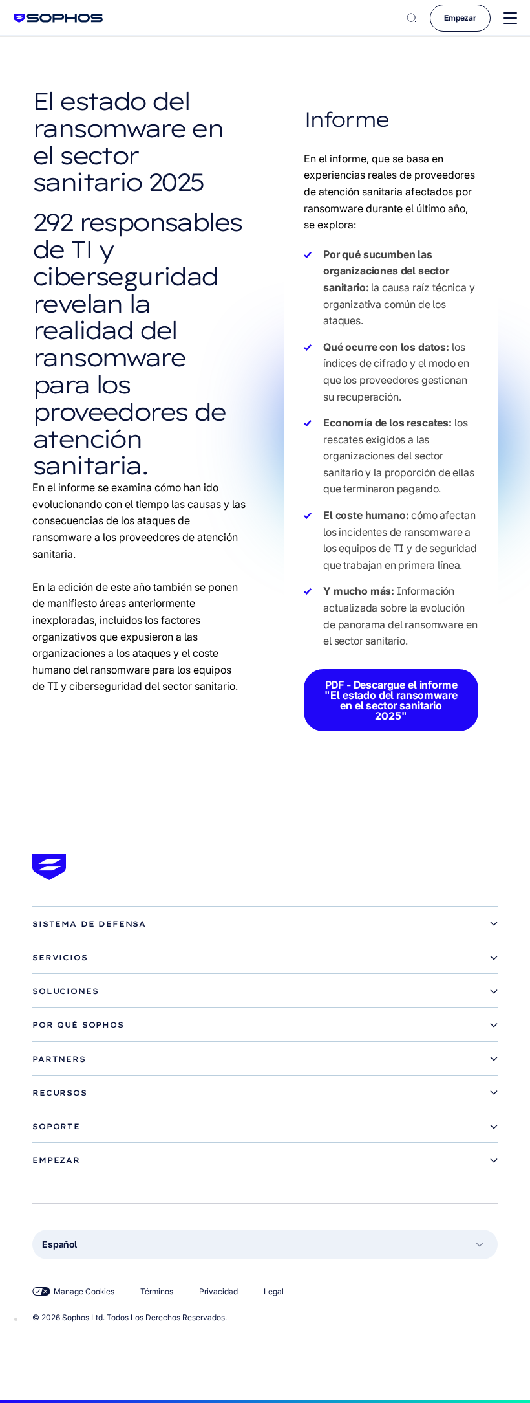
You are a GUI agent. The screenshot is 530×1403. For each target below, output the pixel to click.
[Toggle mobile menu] (510, 18)
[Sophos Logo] (58, 18)
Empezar (460, 18)
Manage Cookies (84, 1291)
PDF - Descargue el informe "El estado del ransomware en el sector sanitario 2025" (390, 700)
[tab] (265, 924)
